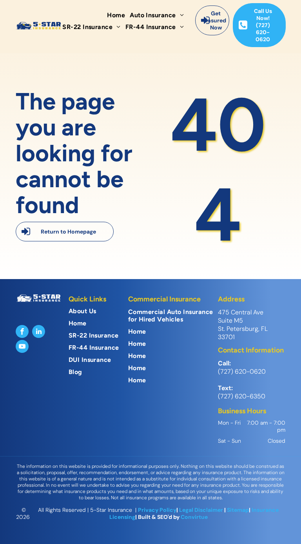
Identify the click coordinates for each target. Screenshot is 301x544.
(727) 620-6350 (241, 396)
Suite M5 (230, 320)
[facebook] (22, 332)
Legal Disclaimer (201, 509)
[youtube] (22, 347)
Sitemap (238, 509)
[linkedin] (38, 332)
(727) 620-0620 (242, 371)
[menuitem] (118, 15)
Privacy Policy (157, 509)
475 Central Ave (240, 312)
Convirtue (194, 516)
